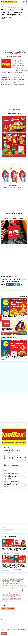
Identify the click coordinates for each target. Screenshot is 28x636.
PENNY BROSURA (5, 279)
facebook (9, 530)
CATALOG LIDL (5, 579)
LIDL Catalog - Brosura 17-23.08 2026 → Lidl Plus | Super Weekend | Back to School (13, 357)
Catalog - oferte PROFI (7, 587)
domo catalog (13, 585)
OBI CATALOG (5, 598)
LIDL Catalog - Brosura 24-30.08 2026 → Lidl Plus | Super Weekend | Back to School (13, 316)
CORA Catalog (6, 585)
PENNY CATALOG (14, 279)
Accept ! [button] (4, 633)
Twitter (14, 284)
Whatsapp (18, 284)
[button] (26, 2)
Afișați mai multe (23, 296)
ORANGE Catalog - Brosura (8, 596)
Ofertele (8, 213)
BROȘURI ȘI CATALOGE (11, 276)
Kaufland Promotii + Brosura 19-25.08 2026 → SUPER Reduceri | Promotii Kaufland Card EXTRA (15, 467)
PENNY (17, 278)
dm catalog (12, 583)
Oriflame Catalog (19, 583)
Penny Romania (17, 56)
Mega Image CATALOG (14, 594)
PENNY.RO (11, 6)
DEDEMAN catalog (6, 592)
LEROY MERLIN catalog (17, 590)
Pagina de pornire (5, 6)
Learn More (3, 630)
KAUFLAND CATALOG (6, 581)
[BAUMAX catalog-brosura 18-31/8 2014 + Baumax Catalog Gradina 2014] (14, 436)
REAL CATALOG (5, 594)
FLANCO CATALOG (21, 585)
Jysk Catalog (5, 583)
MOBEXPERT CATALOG (15, 592)
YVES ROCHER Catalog (7, 590)
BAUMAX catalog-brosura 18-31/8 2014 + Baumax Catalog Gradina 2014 (14, 449)
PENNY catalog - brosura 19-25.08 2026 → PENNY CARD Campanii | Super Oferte (12, 337)
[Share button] (21, 284)
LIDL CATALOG (12, 579)
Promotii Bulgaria (6, 622)
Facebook (10, 284)
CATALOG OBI (17, 596)
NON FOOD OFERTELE (16, 188)
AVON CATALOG (16, 587)
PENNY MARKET (22, 84)
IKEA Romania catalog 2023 (15, 598)
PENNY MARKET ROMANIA (7, 281)
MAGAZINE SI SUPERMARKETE (8, 278)
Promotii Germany (7, 624)
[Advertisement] (14, 96)
